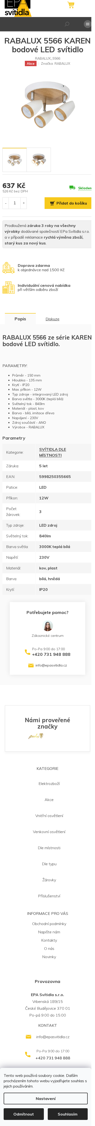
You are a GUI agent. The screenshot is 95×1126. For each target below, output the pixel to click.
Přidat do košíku (72, 203)
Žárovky (49, 879)
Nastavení (46, 1098)
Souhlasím (67, 1114)
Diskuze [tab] (52, 318)
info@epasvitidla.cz (51, 665)
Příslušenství (49, 895)
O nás (49, 948)
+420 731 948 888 (51, 654)
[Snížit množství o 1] (6, 203)
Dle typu (49, 863)
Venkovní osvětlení (49, 831)
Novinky (49, 956)
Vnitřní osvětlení (49, 815)
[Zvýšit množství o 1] (24, 203)
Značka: (55, 63)
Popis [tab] (20, 319)
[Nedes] (35, 736)
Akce (49, 799)
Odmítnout (23, 1114)
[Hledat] (67, 24)
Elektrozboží (49, 783)
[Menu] (88, 24)
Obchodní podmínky (49, 923)
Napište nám (49, 931)
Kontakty (49, 940)
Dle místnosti (49, 847)
